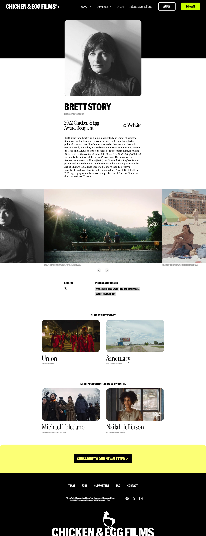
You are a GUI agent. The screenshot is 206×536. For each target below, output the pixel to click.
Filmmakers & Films (141, 6)
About (84, 6)
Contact (132, 485)
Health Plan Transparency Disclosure (81, 500)
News (120, 6)
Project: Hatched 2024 (129, 289)
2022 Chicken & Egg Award (107, 289)
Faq (118, 485)
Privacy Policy (70, 498)
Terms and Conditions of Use (84, 498)
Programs (102, 6)
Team (71, 485)
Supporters (101, 485)
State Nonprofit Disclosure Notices (104, 498)
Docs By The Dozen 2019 (106, 294)
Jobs (84, 485)
